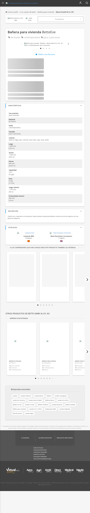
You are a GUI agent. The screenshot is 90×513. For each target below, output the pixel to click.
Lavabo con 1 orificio (35, 409)
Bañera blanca (49, 400)
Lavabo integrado (64, 409)
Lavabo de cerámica (19, 400)
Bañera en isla (17, 405)
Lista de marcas (38, 448)
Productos (59, 19)
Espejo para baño (50, 409)
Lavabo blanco (38, 396)
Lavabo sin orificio (63, 400)
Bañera (49, 396)
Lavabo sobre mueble (35, 400)
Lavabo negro (29, 413)
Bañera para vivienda (19, 409)
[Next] (68, 44)
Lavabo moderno (26, 396)
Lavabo (15, 396)
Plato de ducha (17, 413)
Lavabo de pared (57, 405)
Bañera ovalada (70, 405)
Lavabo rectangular (61, 396)
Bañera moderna (43, 405)
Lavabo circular (29, 405)
